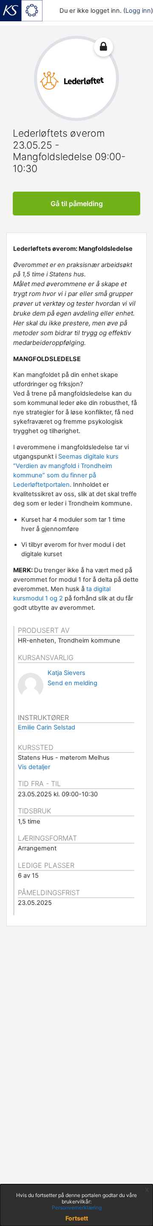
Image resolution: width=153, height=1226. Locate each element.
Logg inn (138, 10)
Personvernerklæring (77, 1207)
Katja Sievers (66, 673)
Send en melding (72, 683)
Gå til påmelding (77, 203)
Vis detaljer (34, 767)
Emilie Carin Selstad (46, 727)
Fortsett (76, 1218)
